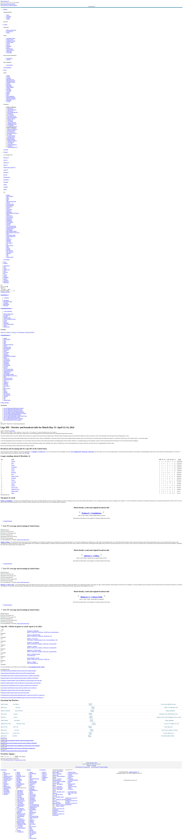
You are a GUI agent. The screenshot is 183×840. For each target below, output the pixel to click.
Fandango (8, 240)
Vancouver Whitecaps (19, 811)
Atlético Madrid (10, 87)
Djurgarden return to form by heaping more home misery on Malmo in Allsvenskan (19, 743)
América (11, 432)
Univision (8, 223)
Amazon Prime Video (11, 227)
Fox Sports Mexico (54, 632)
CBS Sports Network (11, 201)
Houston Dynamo (11, 130)
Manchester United (10, 80)
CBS (7, 197)
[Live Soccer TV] (5, 1)
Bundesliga (8, 46)
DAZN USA (9, 218)
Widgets (70, 774)
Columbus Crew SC (12, 126)
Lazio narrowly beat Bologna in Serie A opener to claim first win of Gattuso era (18, 748)
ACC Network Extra (11, 226)
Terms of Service (19, 760)
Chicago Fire (10, 111)
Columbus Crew (21, 809)
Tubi (7, 254)
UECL (5, 268)
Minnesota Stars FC (12, 140)
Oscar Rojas (12, 430)
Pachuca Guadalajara (91, 513)
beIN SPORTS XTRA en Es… (10, 375)
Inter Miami (20, 791)
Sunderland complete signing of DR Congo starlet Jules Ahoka (14, 751)
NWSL (8, 32)
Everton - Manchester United (56, 803)
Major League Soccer (11, 30)
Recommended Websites (71, 784)
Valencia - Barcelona (60, 804)
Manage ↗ (6, 295)
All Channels (6, 259)
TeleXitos (8, 253)
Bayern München (10, 96)
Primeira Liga (9, 48)
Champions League (10, 38)
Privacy (70, 777)
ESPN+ (8, 208)
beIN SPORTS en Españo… (12, 213)
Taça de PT (6, 281)
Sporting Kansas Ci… (13, 147)
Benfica (8, 93)
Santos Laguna (14, 491)
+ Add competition (7, 311)
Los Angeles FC (11, 131)
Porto (7, 95)
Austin (19, 830)
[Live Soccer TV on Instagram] (58, 815)
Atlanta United (21, 804)
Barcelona (8, 84)
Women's (5, 263)
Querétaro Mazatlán (32, 630)
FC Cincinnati (10, 114)
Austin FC (10, 146)
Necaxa (13, 480)
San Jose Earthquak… (12, 133)
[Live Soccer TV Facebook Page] (58, 809)
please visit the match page (23, 539)
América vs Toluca (5, 542)
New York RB (20, 799)
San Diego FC (11, 142)
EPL (4, 273)
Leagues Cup (9, 58)
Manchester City (10, 79)
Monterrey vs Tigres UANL (7, 584)
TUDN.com (40, 632)
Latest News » (4, 738)
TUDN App (46, 632)
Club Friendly (9, 65)
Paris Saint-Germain (10, 98)
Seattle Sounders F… (12, 144)
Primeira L (5, 280)
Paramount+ (9, 211)
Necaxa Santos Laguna (33, 634)
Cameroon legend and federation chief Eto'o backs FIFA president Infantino (17, 740)
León (12, 474)
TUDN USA (9, 215)
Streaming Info (45, 432)
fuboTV (8, 214)
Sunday (8, 18)
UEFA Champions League (9, 319)
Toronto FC (10, 120)
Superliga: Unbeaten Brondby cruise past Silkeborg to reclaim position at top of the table (20, 745)
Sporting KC (21, 831)
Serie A (8, 44)
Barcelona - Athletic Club (57, 774)
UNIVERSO (9, 221)
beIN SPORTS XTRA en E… (13, 232)
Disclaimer (70, 778)
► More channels (5, 402)
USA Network (9, 217)
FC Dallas (9, 134)
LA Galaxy (10, 143)
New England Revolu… (12, 112)
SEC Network (9, 250)
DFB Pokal (9, 51)
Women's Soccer (72, 772)
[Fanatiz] (27, 332)
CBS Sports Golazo (10, 235)
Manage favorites (6, 292)
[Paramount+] (21, 332)
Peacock (8, 224)
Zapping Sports (9, 257)
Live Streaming (53, 432)
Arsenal (8, 75)
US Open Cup (9, 31)
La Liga (8, 43)
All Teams (5, 149)
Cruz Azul (13, 482)
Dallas (18, 817)
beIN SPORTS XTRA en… (32, 813)
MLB (69, 794)
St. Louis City (20, 818)
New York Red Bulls (12, 117)
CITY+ (8, 237)
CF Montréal (11, 125)
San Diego (20, 825)
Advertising (70, 776)
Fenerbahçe (9, 100)
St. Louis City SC (11, 135)
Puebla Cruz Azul (32, 638)
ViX (7, 255)
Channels (5, 152)
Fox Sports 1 (9, 206)
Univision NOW (52, 643)
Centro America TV (10, 236)
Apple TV (8, 210)
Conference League (10, 41)
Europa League (9, 39)
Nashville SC (10, 108)
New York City (20, 798)
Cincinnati (19, 796)
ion (7, 244)
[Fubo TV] (3, 332)
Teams (4, 70)
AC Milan (8, 91)
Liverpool (8, 78)
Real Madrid (9, 86)
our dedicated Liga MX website (36, 667)
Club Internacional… (12, 109)
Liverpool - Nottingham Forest (57, 779)
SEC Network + (10, 252)
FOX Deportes (9, 222)
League (4, 289)
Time (9, 289)
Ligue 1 (8, 47)
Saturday (8, 17)
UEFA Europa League (8, 324)
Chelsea (8, 76)
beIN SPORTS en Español (9, 356)
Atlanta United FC (12, 122)
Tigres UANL (25, 432)
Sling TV (44, 772)
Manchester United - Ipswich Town (57, 787)
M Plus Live (32, 655)
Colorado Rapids (11, 136)
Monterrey (19, 432)
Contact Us (70, 789)
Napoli (7, 92)
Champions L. (6, 265)
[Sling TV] (9, 332)
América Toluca (91, 556)
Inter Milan (8, 89)
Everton (8, 83)
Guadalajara (14, 467)
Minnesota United (22, 824)
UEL (4, 267)
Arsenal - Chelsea (60, 806)
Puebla (12, 468)
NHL (75, 793)
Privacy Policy (9, 760)
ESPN (7, 199)
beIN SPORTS (9, 196)
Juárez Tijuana (31, 662)
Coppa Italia (9, 52)
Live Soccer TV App (73, 773)
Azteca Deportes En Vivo (40, 640)
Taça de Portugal (10, 50)
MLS (4, 271)
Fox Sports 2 (9, 209)
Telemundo (8, 219)
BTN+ (7, 233)
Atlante (13, 483)
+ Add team (6, 297)
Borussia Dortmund (10, 97)
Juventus (8, 88)
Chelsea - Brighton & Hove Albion (58, 782)
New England (20, 794)
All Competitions (7, 67)
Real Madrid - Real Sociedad (57, 771)
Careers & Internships (73, 780)
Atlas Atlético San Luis (33, 654)
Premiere (8, 249)
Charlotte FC (10, 113)
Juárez (12, 493)
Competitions (4, 308)
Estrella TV (9, 239)
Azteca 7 (32, 640)
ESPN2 (8, 202)
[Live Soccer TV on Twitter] (58, 812)
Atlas (12, 463)
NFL (72, 793)
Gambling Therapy (133, 772)
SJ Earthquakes (20, 816)
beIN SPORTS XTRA (11, 231)
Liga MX (8, 59)
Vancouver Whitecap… (12, 129)
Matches (5, 9)
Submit (16, 756)
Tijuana (13, 470)
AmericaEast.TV (10, 228)
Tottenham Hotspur (10, 82)
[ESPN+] (32, 332)
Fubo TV (44, 773)
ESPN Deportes (10, 205)
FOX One (8, 241)
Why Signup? (22, 756)
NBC (7, 200)
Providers (70, 781)
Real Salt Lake (10, 138)
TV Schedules (32, 432)
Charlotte (19, 795)
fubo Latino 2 (9, 242)
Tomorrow (8, 16)
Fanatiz (8, 195)
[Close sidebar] (1, 422)
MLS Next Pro (9, 245)
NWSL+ (8, 248)
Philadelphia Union (12, 124)
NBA (69, 793)
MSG (7, 246)
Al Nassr (8, 101)
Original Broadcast (7, 521)
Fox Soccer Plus (10, 204)
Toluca (14, 432)
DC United (10, 121)
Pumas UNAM (14, 476)
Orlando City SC (11, 118)
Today (7, 15)
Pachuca (13, 485)
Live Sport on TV (72, 791)
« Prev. (2, 629)
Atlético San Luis (15, 489)
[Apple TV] (15, 332)
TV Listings (39, 432)
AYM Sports (9, 230)
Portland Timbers (11, 139)
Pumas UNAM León (33, 658)
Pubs (69, 782)
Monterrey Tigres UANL (91, 597)
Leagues (5, 24)
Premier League (10, 42)
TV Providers (42, 769)
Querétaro (13, 478)
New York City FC (11, 116)
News (4, 262)
